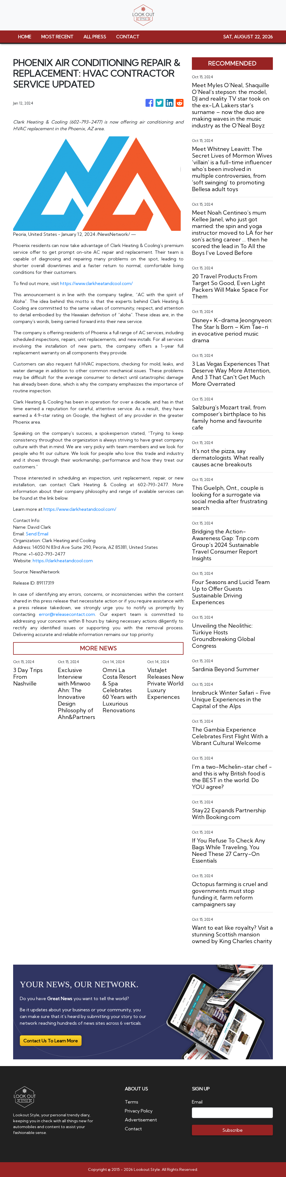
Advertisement (141, 1120)
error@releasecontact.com (67, 614)
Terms (131, 1102)
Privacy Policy (138, 1111)
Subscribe (232, 1130)
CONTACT (127, 36)
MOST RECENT (57, 36)
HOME (24, 36)
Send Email (37, 534)
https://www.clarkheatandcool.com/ (96, 283)
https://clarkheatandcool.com (63, 560)
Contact (133, 1128)
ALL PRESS (95, 36)
